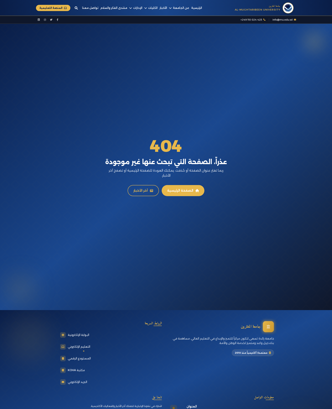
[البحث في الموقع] (76, 8)
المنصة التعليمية (50, 8)
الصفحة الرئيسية (180, 190)
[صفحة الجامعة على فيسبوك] (57, 19)
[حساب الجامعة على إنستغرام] (45, 19)
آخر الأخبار (140, 190)
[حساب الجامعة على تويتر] (51, 19)
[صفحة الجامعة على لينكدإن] (39, 19)
